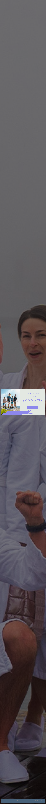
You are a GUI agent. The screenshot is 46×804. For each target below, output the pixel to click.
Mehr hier (33, 407)
